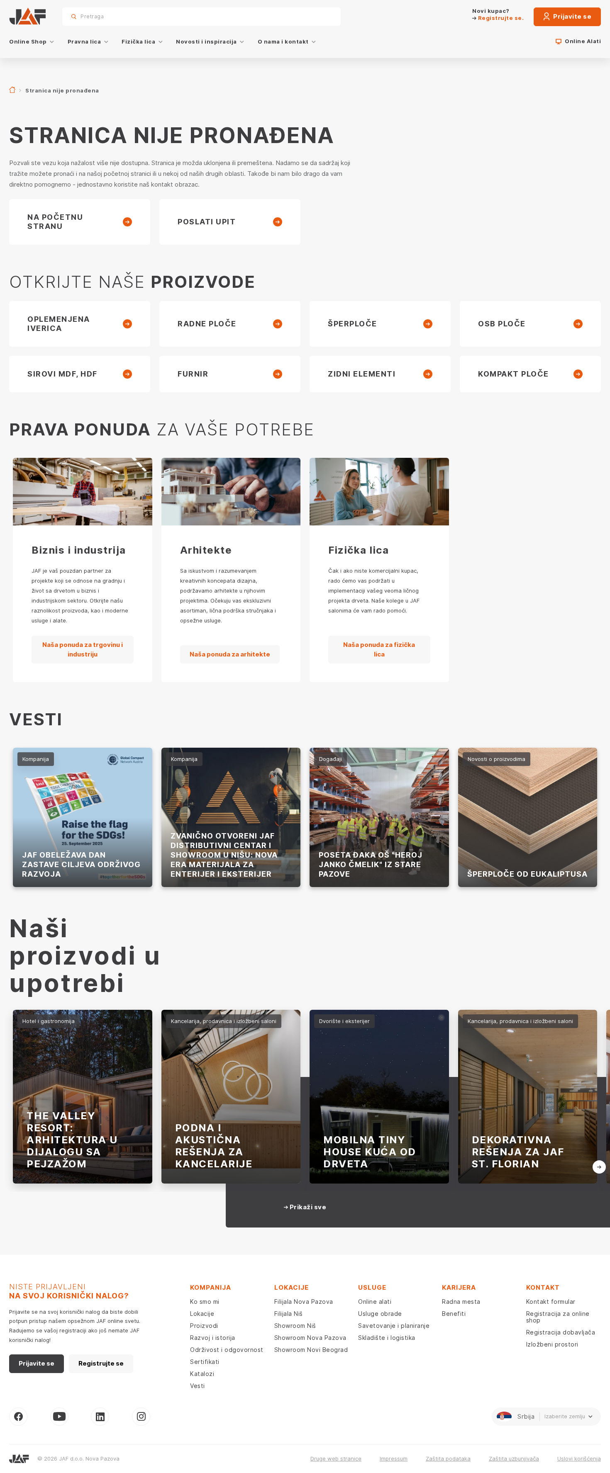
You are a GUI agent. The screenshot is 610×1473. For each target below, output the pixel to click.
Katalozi (202, 1373)
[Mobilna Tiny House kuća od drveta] (379, 1097)
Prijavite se (572, 16)
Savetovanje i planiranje (393, 1325)
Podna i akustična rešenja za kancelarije (214, 1146)
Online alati (374, 1301)
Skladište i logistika (386, 1337)
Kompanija (210, 1287)
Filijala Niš (288, 1313)
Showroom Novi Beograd (311, 1349)
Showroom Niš (295, 1325)
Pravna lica (84, 41)
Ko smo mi (205, 1301)
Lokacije (202, 1313)
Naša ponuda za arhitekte (230, 654)
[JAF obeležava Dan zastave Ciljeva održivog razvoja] (82, 817)
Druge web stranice (335, 1458)
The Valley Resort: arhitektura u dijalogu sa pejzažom (72, 1140)
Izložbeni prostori (552, 1344)
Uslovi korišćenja (579, 1458)
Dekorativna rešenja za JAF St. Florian (518, 1152)
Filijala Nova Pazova (303, 1301)
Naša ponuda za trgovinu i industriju (82, 649)
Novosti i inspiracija (206, 41)
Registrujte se (101, 1363)
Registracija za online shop (558, 1317)
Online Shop (28, 41)
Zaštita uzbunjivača (514, 1458)
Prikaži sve (307, 1207)
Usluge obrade (380, 1313)
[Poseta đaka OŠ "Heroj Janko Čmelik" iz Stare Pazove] (379, 817)
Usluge (372, 1287)
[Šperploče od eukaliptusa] (528, 817)
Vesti (197, 1385)
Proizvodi (204, 1325)
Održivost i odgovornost (227, 1349)
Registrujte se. (500, 18)
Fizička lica (138, 41)
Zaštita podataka (448, 1458)
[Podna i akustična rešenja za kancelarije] (231, 1097)
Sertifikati (205, 1361)
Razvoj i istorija (212, 1337)
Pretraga (320, 16)
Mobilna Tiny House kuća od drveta (369, 1152)
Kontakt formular (551, 1301)
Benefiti (454, 1313)
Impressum (393, 1458)
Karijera (459, 1287)
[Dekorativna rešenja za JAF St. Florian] (528, 1097)
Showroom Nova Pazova (310, 1337)
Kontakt (543, 1287)
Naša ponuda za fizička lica (379, 649)
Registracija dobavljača (560, 1332)
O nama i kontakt (283, 41)
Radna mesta (461, 1301)
